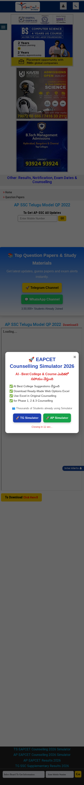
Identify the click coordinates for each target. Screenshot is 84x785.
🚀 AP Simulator (57, 417)
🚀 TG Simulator (27, 417)
